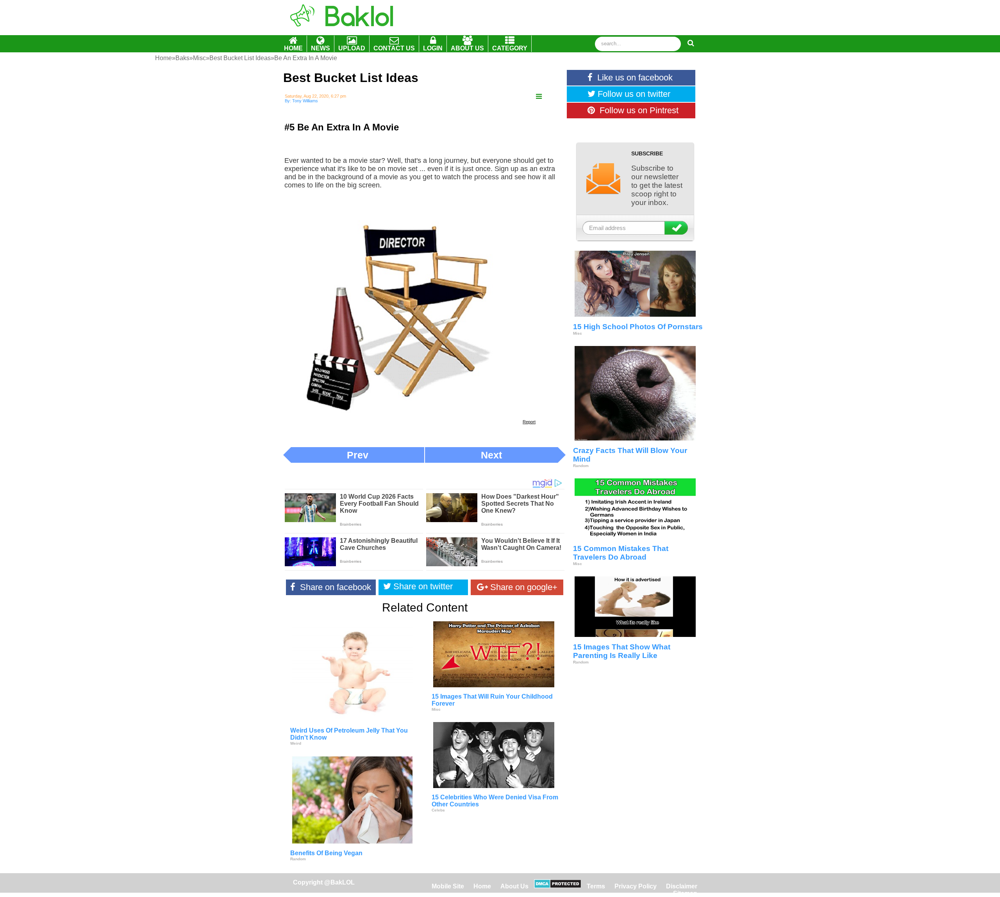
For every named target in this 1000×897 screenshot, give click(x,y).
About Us (514, 886)
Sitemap (685, 893)
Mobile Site (448, 886)
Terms (596, 886)
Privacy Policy (635, 886)
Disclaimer (681, 886)
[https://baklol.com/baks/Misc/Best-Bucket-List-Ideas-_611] (539, 97)
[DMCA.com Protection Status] (557, 886)
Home (483, 886)
